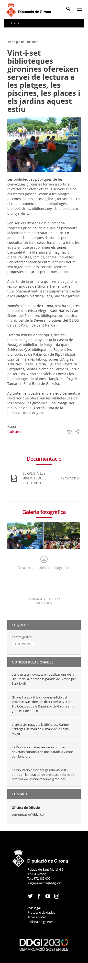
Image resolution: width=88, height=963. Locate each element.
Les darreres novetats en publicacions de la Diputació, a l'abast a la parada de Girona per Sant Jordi (44, 679)
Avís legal (34, 908)
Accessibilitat (36, 917)
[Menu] (81, 9)
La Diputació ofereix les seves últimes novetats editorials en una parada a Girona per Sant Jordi (43, 751)
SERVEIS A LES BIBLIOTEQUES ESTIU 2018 (34, 478)
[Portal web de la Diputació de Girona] (40, 857)
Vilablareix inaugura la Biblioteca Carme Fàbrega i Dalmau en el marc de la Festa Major (40, 729)
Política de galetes (40, 921)
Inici (14, 23)
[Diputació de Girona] (29, 9)
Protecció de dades (41, 912)
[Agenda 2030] (44, 944)
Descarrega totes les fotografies (44, 567)
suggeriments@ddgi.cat (44, 883)
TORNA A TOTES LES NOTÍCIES (44, 600)
